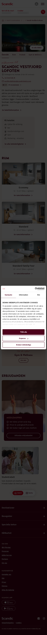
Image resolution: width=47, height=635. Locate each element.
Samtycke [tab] (8, 295)
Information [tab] (23, 295)
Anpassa (22, 338)
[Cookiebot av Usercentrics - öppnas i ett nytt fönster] (34, 288)
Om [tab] (38, 295)
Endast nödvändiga (23, 345)
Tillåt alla (23, 332)
